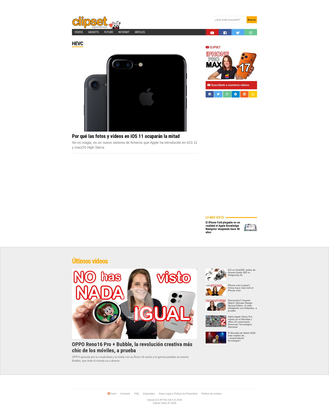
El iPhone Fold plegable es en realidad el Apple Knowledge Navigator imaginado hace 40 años (223, 227)
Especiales (149, 393)
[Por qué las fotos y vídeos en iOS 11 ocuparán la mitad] (135, 91)
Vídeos (79, 32)
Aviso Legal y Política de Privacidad (178, 393)
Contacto (125, 393)
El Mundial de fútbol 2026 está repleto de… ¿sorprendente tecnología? (241, 337)
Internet (124, 32)
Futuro (108, 32)
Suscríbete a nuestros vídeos (229, 85)
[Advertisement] (134, 7)
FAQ (136, 393)
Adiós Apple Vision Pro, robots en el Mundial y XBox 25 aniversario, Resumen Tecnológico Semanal (240, 321)
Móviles (140, 32)
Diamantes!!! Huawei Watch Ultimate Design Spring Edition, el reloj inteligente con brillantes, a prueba (242, 305)
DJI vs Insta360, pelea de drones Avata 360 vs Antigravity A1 (241, 272)
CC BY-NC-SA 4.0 (165, 399)
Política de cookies (211, 393)
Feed (113, 393)
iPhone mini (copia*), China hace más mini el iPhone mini (240, 288)
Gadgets (93, 32)
